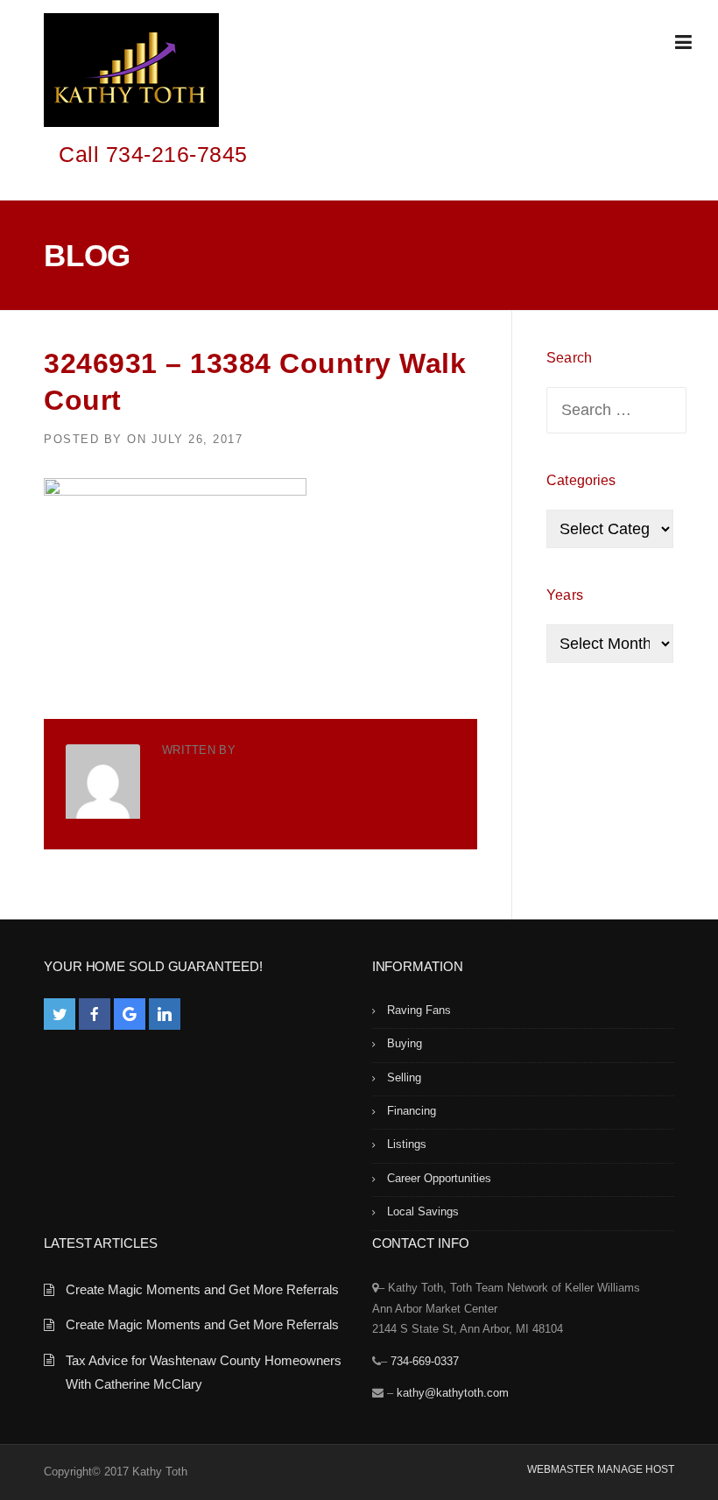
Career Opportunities (439, 1178)
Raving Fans (419, 1010)
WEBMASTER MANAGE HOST (600, 1469)
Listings (406, 1144)
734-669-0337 (425, 1361)
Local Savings (423, 1211)
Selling (404, 1077)
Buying (404, 1043)
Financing (411, 1110)
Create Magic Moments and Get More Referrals (202, 1289)
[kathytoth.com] (131, 73)
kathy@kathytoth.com (453, 1392)
